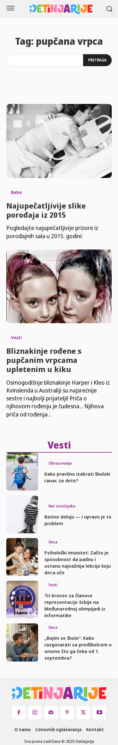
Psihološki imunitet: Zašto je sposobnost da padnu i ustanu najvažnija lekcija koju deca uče (77, 562)
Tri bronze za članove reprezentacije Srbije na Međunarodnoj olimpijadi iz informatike (74, 605)
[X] (83, 712)
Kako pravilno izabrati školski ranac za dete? (77, 477)
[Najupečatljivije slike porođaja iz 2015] (59, 141)
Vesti (16, 338)
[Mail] (50, 712)
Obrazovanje (60, 463)
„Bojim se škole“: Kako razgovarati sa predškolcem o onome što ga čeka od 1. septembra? (78, 648)
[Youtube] (99, 712)
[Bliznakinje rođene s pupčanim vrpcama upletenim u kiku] (59, 286)
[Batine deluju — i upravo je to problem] (22, 514)
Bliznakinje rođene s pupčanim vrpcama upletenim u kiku (43, 360)
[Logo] (61, 9)
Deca (52, 542)
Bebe (16, 192)
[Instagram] (34, 712)
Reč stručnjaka (61, 506)
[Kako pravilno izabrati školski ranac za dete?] (22, 472)
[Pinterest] (67, 712)
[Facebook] (18, 712)
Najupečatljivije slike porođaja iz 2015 (46, 210)
